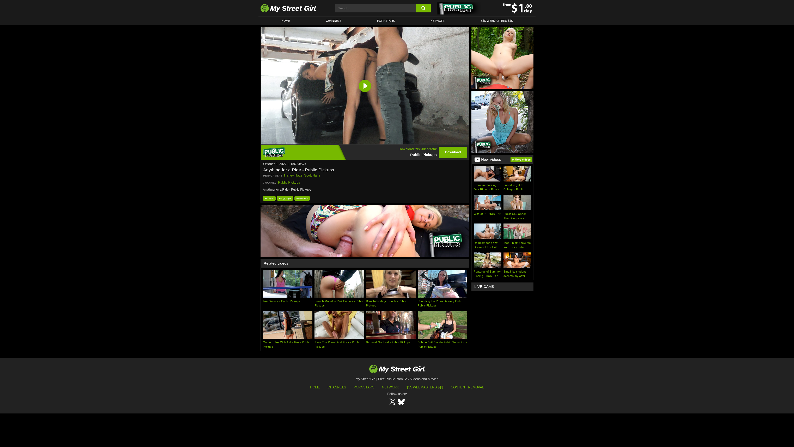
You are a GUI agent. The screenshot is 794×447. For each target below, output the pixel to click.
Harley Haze (293, 175)
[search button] (423, 8)
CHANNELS (333, 20)
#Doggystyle (285, 198)
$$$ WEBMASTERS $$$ (497, 20)
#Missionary (302, 198)
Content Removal (467, 387)
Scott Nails (312, 175)
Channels (337, 387)
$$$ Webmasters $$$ (425, 387)
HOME (285, 20)
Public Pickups (289, 182)
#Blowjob (269, 198)
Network (437, 20)
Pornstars (386, 20)
